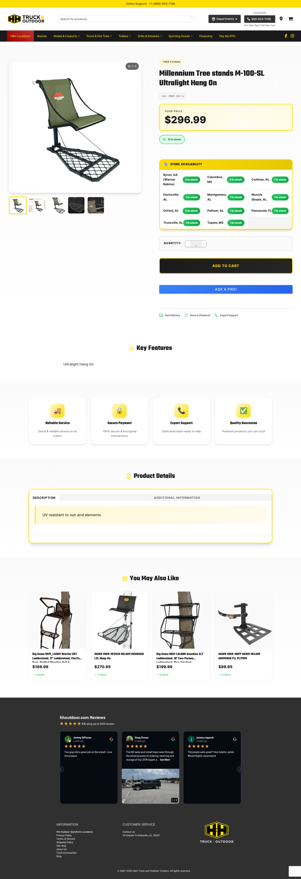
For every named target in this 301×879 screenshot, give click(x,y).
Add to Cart (226, 266)
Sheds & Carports (65, 36)
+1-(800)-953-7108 (162, 3)
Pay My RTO (227, 36)
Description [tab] (44, 497)
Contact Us (129, 831)
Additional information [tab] (177, 497)
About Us (61, 849)
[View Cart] (290, 19)
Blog (58, 856)
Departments (225, 19)
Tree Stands (172, 61)
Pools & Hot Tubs (98, 36)
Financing (205, 36)
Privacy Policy (64, 835)
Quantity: (172, 243)
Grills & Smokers (148, 36)
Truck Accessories (66, 852)
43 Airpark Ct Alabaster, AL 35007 (141, 835)
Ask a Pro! (226, 289)
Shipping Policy (64, 842)
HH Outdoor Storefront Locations (74, 831)
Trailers (123, 36)
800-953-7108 (261, 19)
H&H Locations (20, 36)
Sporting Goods (179, 36)
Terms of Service (65, 838)
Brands (42, 36)
